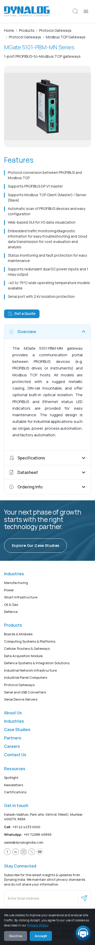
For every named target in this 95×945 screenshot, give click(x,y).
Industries (14, 721)
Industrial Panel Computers (25, 677)
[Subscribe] (84, 898)
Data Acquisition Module (23, 656)
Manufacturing (16, 582)
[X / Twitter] (31, 851)
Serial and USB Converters (25, 692)
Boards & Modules (18, 634)
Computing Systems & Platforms (29, 641)
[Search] (75, 11)
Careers (12, 746)
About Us (13, 713)
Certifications (15, 792)
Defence (10, 612)
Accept (41, 936)
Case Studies (17, 729)
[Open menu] (86, 11)
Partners (12, 738)
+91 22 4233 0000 (22, 827)
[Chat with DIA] (83, 933)
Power (9, 590)
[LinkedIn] (15, 851)
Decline (15, 936)
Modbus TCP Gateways (65, 37)
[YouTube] (39, 851)
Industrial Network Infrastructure (30, 670)
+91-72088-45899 (27, 834)
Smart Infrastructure (20, 597)
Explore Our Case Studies (35, 545)
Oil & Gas (11, 604)
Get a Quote (24, 313)
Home (9, 30)
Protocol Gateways (55, 30)
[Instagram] (23, 851)
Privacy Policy (37, 925)
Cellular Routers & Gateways (27, 648)
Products (26, 30)
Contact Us (15, 754)
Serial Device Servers (20, 699)
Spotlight (11, 777)
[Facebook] (7, 851)
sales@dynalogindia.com (23, 842)
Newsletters (13, 785)
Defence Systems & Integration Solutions (36, 663)
